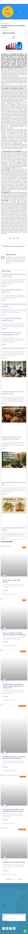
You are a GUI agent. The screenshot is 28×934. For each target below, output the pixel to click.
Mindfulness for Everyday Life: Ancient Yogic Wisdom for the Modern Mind (13, 686)
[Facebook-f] (3, 928)
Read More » (4, 285)
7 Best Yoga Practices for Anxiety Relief (13, 348)
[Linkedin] (14, 928)
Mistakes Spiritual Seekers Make (14, 862)
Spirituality (5, 23)
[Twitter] (7, 928)
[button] (20, 12)
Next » (20, 879)
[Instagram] (10, 928)
